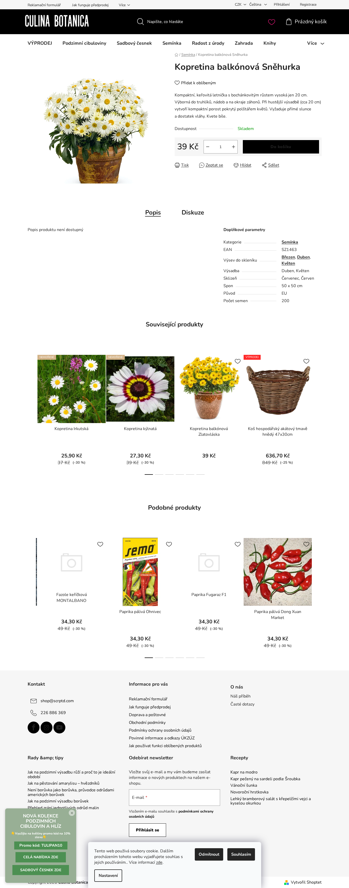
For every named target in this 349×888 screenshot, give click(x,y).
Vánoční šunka (243, 785)
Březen (288, 257)
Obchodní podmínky (147, 722)
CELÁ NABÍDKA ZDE (40, 857)
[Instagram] (46, 727)
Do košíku (280, 147)
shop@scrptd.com (57, 701)
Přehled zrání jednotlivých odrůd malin (63, 808)
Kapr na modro (244, 772)
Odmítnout (209, 854)
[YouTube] (59, 727)
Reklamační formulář (44, 5)
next (317, 413)
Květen (288, 263)
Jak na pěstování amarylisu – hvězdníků (63, 783)
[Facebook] (34, 727)
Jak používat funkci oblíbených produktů (165, 746)
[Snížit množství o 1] (208, 146)
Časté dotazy (242, 704)
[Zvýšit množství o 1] (233, 146)
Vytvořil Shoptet (306, 882)
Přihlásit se (147, 830)
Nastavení (108, 875)
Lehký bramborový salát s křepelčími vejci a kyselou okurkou (270, 801)
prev (32, 413)
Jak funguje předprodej (90, 5)
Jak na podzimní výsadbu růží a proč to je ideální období (71, 774)
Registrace (308, 4)
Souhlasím (241, 854)
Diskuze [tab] (193, 212)
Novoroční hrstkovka (249, 792)
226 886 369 (53, 713)
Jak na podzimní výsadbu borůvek (58, 801)
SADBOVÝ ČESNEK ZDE (40, 870)
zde (159, 862)
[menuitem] (39, 43)
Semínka (290, 242)
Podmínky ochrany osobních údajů (160, 730)
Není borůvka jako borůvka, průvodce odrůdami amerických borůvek (71, 792)
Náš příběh (240, 696)
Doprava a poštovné (147, 715)
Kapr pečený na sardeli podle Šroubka (265, 779)
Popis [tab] (153, 212)
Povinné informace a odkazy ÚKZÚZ (162, 738)
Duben (303, 257)
